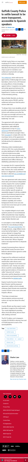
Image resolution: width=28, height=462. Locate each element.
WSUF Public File (7, 433)
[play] (2, 460)
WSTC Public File (7, 437)
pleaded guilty (17, 278)
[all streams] (26, 460)
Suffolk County (10, 332)
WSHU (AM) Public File (8, 427)
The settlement (6, 77)
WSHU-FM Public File (8, 430)
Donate (23, 2)
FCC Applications (7, 423)
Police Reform (10, 339)
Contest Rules (6, 420)
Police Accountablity (12, 335)
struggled (8, 135)
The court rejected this (15, 227)
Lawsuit (20, 339)
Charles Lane (10, 27)
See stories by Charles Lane (18, 379)
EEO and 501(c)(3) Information (10, 413)
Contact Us (5, 403)
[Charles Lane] (5, 359)
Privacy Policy (6, 407)
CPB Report (6, 417)
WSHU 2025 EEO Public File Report (11, 410)
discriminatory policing (12, 346)
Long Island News (11, 328)
